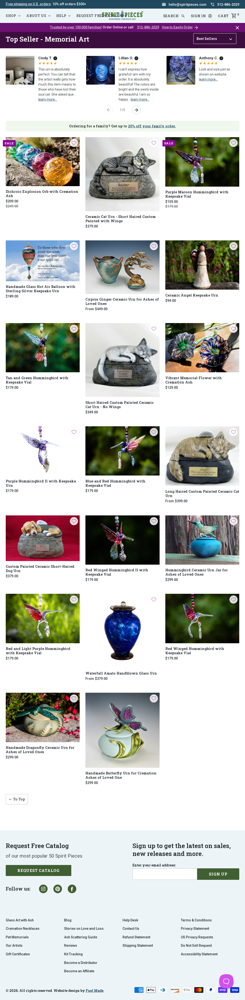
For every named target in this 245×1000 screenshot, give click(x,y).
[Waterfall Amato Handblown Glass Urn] (122, 631)
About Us (36, 15)
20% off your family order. (152, 126)
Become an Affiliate (79, 971)
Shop (11, 15)
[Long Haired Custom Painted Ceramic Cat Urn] (202, 456)
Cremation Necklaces (22, 928)
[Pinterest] (57, 889)
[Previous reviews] (108, 110)
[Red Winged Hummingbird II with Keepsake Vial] (122, 540)
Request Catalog (38, 870)
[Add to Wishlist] (74, 143)
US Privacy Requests (197, 937)
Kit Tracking (73, 954)
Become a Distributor (80, 963)
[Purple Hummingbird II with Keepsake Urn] (43, 451)
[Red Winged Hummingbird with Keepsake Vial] (202, 618)
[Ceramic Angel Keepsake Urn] (202, 265)
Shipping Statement (137, 945)
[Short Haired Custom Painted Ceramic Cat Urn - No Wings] (122, 360)
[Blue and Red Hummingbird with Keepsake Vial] (122, 451)
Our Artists (14, 945)
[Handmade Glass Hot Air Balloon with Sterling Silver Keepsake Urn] (43, 260)
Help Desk (130, 920)
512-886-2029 (148, 27)
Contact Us (130, 928)
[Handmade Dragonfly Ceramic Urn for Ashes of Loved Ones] (43, 717)
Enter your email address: (154, 865)
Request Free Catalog (99, 15)
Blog (68, 920)
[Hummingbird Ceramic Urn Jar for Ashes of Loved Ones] (202, 540)
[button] (201, 15)
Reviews (70, 945)
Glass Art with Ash (20, 920)
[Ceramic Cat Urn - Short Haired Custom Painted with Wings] (122, 174)
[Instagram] (43, 889)
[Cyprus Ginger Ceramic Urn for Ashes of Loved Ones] (122, 267)
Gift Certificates (18, 954)
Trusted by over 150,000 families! (76, 27)
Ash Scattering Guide (80, 937)
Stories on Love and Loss (84, 928)
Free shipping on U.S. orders (28, 4)
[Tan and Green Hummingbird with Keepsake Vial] (43, 347)
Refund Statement (136, 937)
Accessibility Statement (199, 954)
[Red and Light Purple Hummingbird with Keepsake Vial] (43, 618)
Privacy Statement (195, 928)
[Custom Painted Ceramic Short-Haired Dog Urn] (43, 538)
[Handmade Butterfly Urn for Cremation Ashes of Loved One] (122, 730)
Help (61, 15)
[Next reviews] (136, 110)
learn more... (47, 99)
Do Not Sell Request (196, 945)
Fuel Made (94, 990)
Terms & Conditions (196, 920)
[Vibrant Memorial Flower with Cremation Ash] (202, 347)
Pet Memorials (17, 937)
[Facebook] (72, 889)
